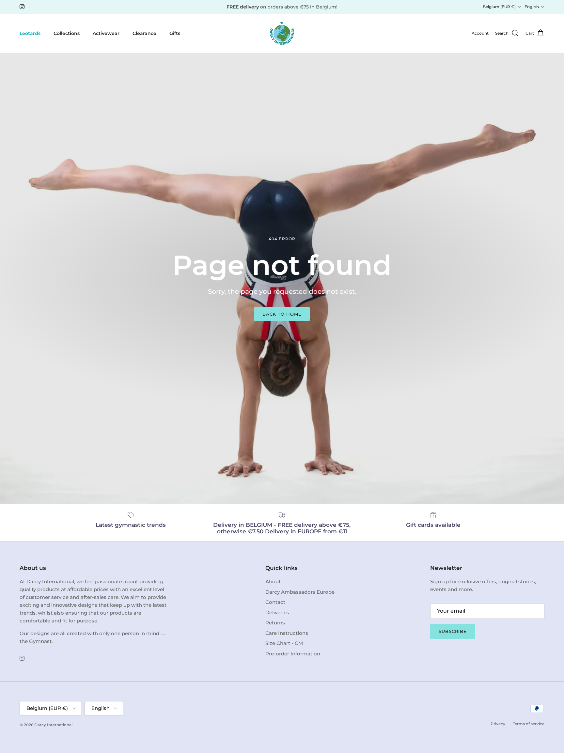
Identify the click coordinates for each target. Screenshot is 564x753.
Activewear (106, 33)
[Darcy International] (282, 33)
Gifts (174, 33)
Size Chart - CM (284, 643)
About (273, 581)
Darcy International (53, 724)
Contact (275, 602)
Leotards (30, 33)
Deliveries (277, 612)
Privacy (498, 723)
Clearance (144, 33)
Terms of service (528, 723)
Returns (275, 623)
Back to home (282, 314)
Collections (67, 33)
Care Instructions (286, 633)
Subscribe (453, 631)
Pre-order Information (292, 654)
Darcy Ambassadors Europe (300, 592)
